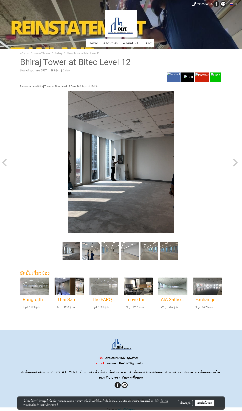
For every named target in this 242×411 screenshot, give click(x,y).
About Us (110, 43)
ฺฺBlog (148, 43)
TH (235, 4)
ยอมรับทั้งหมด (204, 403)
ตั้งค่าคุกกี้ (185, 403)
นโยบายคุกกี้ (52, 404)
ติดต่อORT (131, 43)
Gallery (67, 70)
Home (93, 43)
